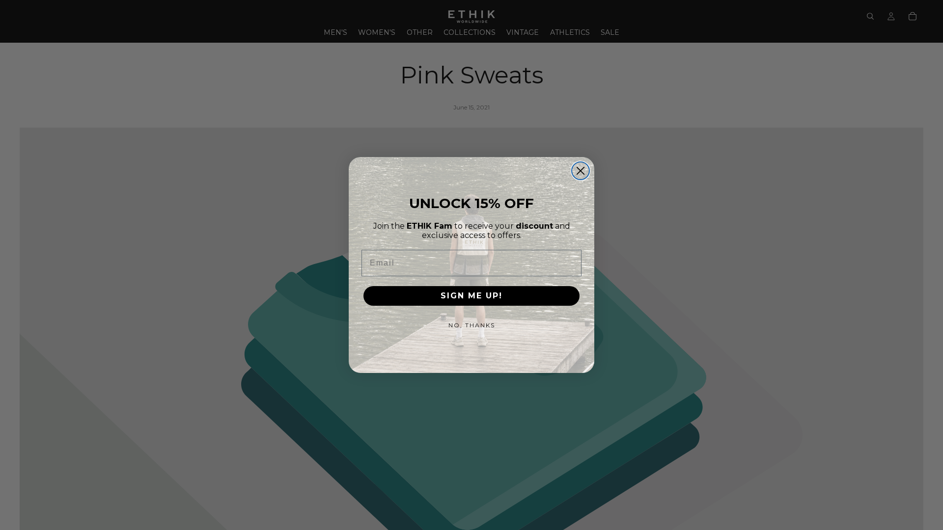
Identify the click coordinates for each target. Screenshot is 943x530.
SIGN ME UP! (471, 295)
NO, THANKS (471, 325)
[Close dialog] (580, 171)
